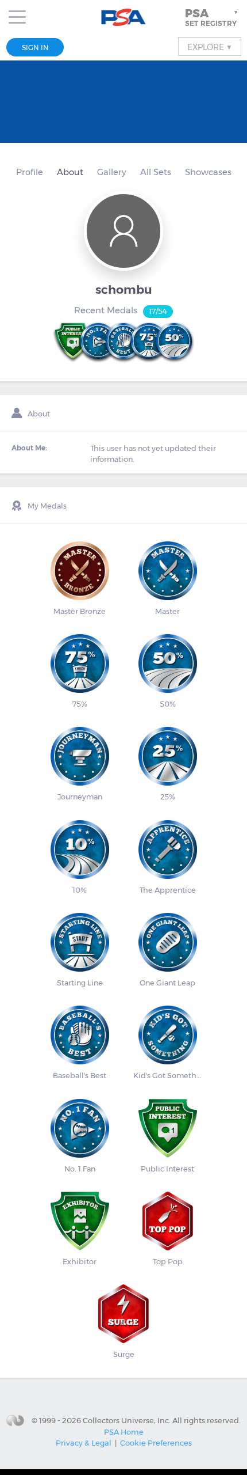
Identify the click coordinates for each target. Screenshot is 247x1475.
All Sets (155, 172)
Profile (29, 172)
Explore (209, 46)
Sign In (35, 47)
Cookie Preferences (156, 1442)
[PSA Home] (124, 17)
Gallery (111, 172)
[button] (212, 17)
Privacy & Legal (83, 1442)
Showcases (208, 172)
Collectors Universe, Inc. (127, 1419)
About (70, 172)
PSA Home (124, 1431)
